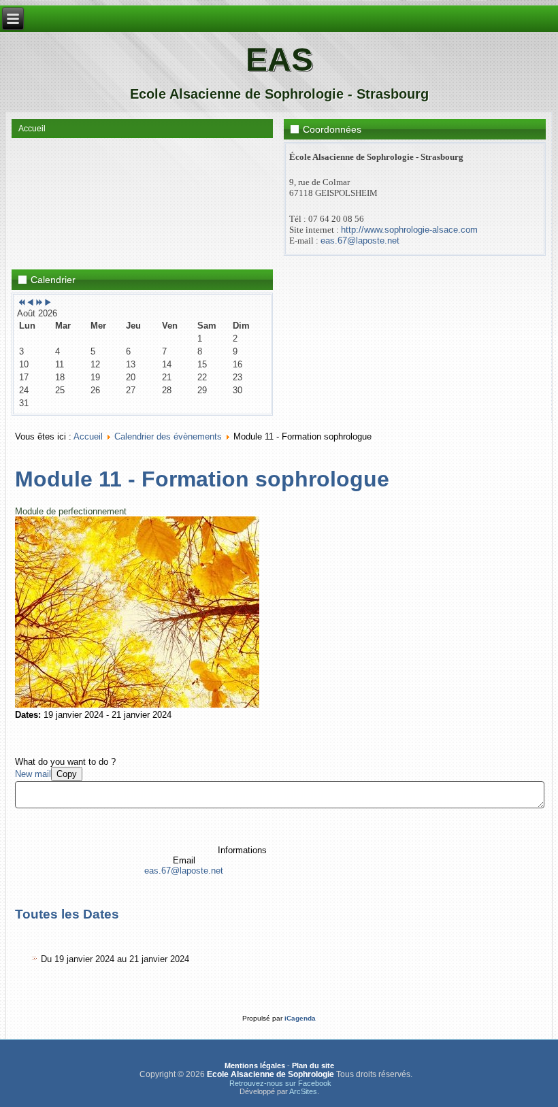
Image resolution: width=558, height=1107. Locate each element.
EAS (279, 60)
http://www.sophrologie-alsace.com (409, 230)
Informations (242, 850)
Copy (66, 774)
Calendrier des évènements (168, 436)
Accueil (32, 128)
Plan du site (313, 1065)
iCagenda (300, 1018)
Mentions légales (255, 1065)
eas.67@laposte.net (360, 240)
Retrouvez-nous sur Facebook (280, 1083)
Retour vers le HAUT (504, 1093)
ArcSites (303, 1091)
